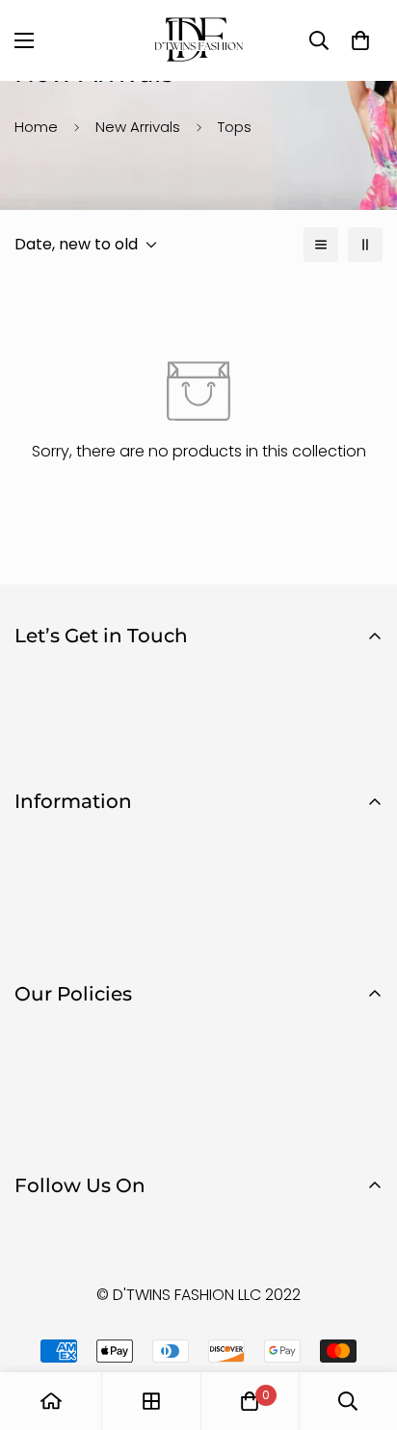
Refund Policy (65, 1065)
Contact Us (56, 907)
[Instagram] (95, 1236)
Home (36, 127)
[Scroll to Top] (362, 1328)
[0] (249, 1401)
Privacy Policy (65, 1033)
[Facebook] (37, 1236)
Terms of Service (76, 1131)
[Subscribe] (361, 741)
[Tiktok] (153, 1236)
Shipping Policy (70, 1098)
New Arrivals (137, 127)
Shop (34, 841)
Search (40, 874)
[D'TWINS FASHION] (198, 40)
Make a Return (67, 939)
